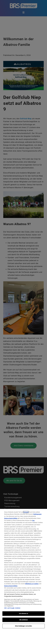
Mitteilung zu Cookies (32, 584)
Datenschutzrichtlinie (10, 518)
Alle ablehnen (23, 620)
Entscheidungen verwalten (23, 626)
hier (33, 520)
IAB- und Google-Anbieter (12, 608)
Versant (25, 512)
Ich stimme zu (23, 613)
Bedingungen (37, 514)
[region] (23, 569)
